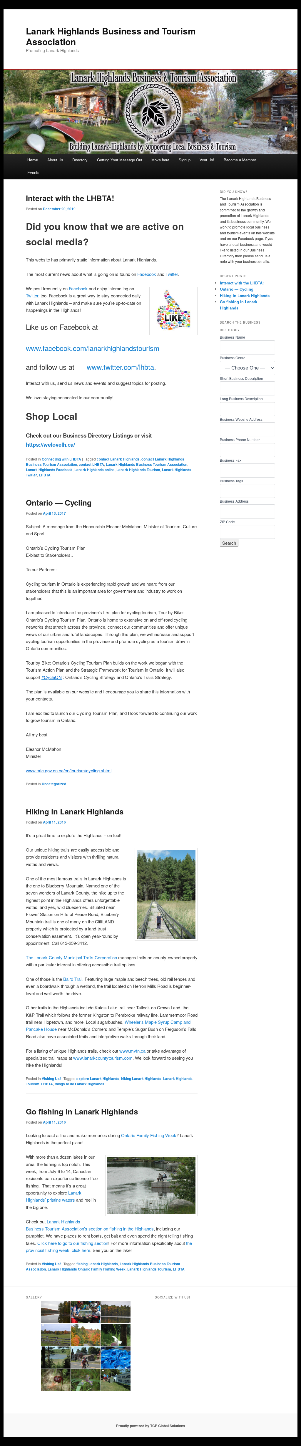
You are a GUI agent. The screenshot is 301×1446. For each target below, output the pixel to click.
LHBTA (45, 475)
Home (32, 160)
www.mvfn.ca (132, 1051)
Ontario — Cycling (59, 502)
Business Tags (231, 480)
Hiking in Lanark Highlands (74, 811)
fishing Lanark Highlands (97, 1263)
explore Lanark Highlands (97, 1078)
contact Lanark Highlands (118, 459)
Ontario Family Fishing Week (148, 1135)
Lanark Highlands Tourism (138, 469)
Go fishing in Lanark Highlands (82, 1111)
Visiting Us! (51, 1078)
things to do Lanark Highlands (79, 1083)
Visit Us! (207, 160)
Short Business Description (241, 378)
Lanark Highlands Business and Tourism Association (111, 36)
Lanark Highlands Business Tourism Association (146, 464)
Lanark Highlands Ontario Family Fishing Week (87, 1269)
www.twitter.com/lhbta (120, 367)
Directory (80, 160)
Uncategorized (54, 783)
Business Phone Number (240, 439)
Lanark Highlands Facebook (49, 469)
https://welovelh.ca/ (50, 444)
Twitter (171, 274)
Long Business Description (241, 398)
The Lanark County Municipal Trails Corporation (71, 957)
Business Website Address (241, 419)
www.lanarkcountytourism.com (103, 1058)
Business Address (234, 500)
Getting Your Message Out (119, 160)
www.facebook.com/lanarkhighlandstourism (92, 348)
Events (33, 172)
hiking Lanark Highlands (141, 1078)
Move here (160, 160)
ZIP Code (227, 521)
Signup (184, 160)
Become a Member (240, 160)
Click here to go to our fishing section (72, 1243)
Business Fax (230, 460)
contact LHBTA (91, 464)
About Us (55, 160)
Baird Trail (72, 979)
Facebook (146, 274)
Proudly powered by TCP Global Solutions (150, 1425)
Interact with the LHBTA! (70, 198)
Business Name (232, 336)
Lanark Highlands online (94, 469)
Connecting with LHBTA (61, 459)
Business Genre (232, 357)
